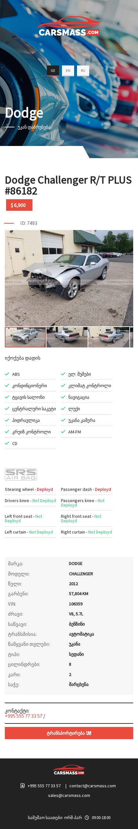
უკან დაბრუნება (34, 127)
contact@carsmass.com (92, 786)
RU (83, 70)
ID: (23, 223)
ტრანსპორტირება (66, 733)
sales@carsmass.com (69, 795)
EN (68, 70)
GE (53, 70)
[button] (127, 236)
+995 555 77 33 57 (23, 716)
